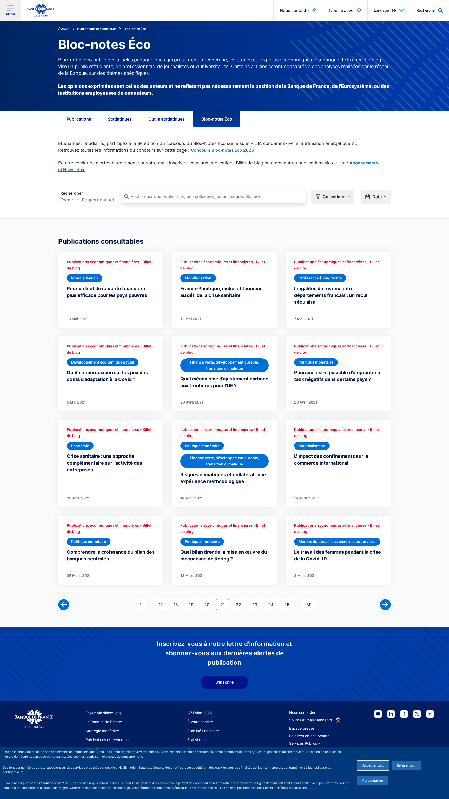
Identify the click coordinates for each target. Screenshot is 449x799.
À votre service (200, 721)
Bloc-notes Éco (216, 119)
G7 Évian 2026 (199, 713)
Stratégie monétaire (102, 731)
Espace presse (301, 728)
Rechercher (71, 193)
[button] (429, 10)
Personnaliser (372, 780)
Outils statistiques (166, 119)
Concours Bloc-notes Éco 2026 (222, 150)
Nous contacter (302, 712)
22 (241, 604)
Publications (79, 119)
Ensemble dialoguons (103, 713)
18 (177, 604)
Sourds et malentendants (310, 720)
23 (257, 604)
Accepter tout (373, 765)
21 (224, 604)
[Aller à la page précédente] (63, 604)
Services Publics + (304, 743)
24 (273, 604)
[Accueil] (34, 719)
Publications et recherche (107, 739)
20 (209, 604)
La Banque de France (103, 721)
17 (162, 604)
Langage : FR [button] (385, 10)
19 (193, 604)
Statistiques (120, 119)
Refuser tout (406, 765)
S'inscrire (224, 682)
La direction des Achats (309, 736)
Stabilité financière (203, 731)
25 (289, 604)
